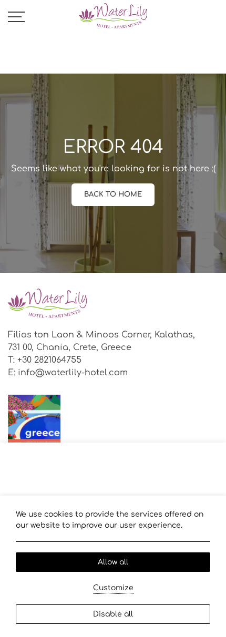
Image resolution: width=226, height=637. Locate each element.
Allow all (113, 562)
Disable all (113, 614)
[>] (16, 16)
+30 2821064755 (49, 360)
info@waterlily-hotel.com (73, 372)
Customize (113, 588)
